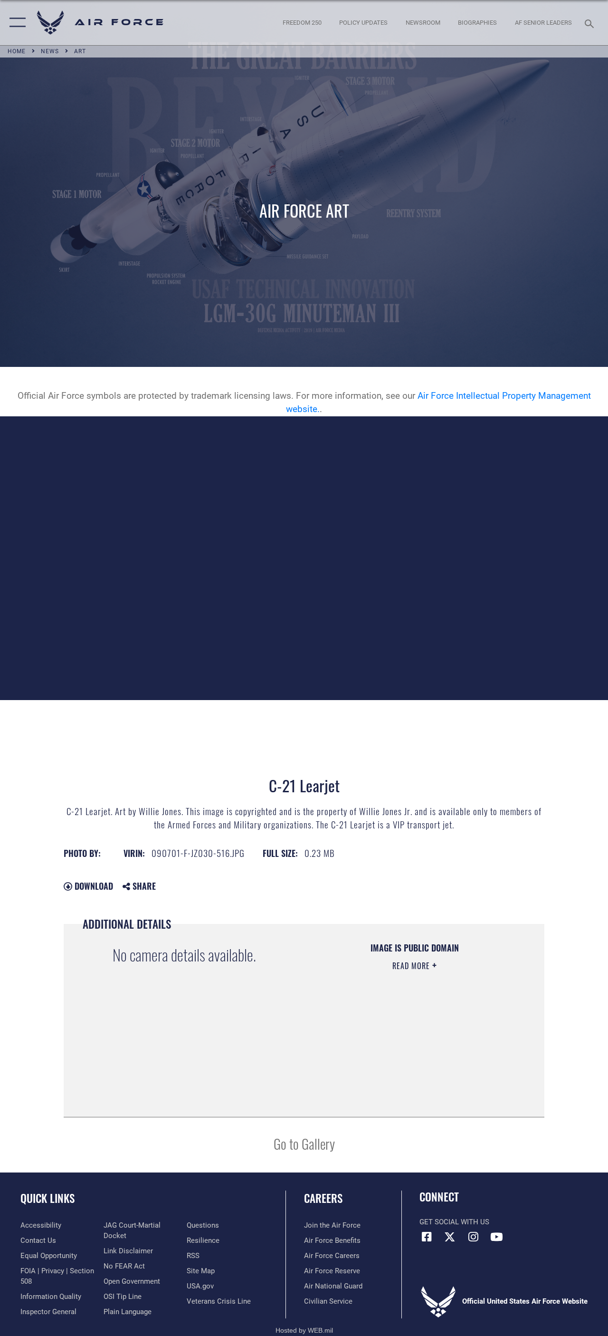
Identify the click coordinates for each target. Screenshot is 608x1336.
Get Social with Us (454, 1222)
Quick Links (47, 1198)
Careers (323, 1198)
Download (92, 886)
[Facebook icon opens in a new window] (426, 1237)
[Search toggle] (591, 22)
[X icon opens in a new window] (450, 1237)
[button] (15, 22)
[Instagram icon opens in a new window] (473, 1237)
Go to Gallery (304, 1143)
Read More (412, 965)
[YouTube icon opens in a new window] (496, 1237)
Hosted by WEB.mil (304, 1330)
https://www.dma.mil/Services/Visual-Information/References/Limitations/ (408, 1046)
